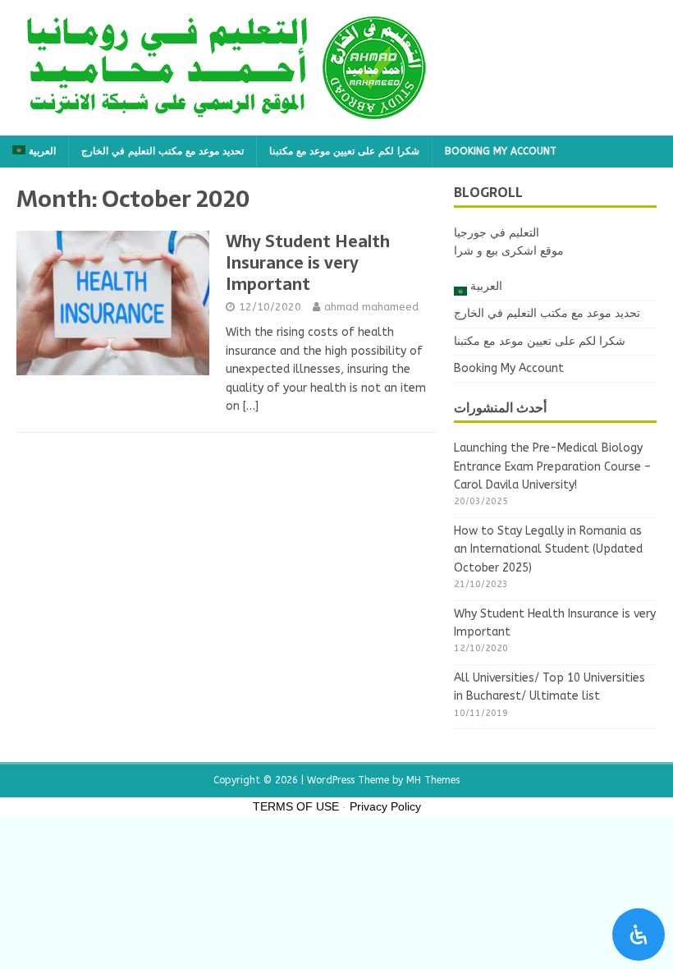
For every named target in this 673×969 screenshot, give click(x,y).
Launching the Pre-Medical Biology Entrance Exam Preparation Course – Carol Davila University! (552, 466)
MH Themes (433, 780)
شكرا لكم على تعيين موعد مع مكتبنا (344, 151)
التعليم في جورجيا (496, 233)
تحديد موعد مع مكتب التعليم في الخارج (162, 151)
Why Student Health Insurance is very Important (308, 262)
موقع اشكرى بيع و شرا (509, 251)
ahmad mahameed (371, 307)
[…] (251, 406)
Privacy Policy (385, 806)
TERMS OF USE (296, 806)
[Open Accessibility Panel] (638, 934)
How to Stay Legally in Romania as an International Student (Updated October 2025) (548, 549)
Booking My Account (500, 151)
